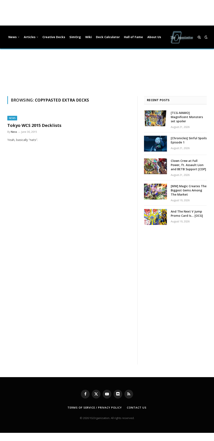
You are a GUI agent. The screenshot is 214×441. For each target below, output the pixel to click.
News (12, 37)
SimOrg (75, 37)
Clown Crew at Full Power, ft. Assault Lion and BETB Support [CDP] (188, 165)
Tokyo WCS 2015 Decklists (34, 125)
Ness (14, 132)
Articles (30, 37)
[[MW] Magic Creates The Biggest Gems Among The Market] (155, 192)
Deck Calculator (108, 37)
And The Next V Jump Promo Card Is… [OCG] (187, 213)
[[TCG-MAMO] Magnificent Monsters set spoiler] (155, 118)
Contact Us (136, 407)
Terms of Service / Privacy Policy (95, 407)
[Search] (199, 37)
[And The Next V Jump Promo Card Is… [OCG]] (155, 217)
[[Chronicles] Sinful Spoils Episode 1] (155, 144)
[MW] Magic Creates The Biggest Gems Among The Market (188, 190)
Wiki (88, 37)
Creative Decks (53, 37)
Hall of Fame (133, 37)
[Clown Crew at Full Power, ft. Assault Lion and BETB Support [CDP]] (155, 166)
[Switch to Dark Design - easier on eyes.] (206, 37)
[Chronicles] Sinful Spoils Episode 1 (189, 140)
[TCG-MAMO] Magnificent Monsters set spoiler (187, 117)
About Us (154, 37)
